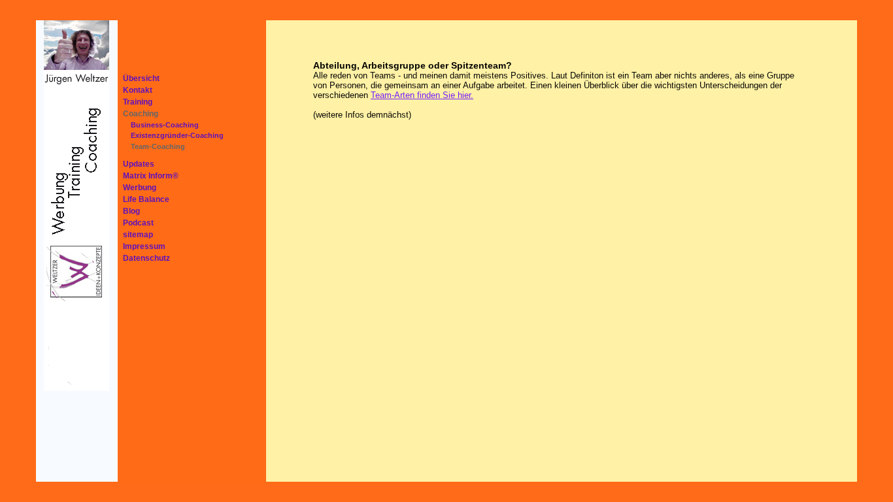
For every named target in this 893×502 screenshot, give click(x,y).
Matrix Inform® (150, 175)
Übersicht (141, 78)
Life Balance (146, 199)
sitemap (138, 234)
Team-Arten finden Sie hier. (422, 95)
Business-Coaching (165, 125)
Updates (138, 164)
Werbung (139, 187)
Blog (131, 211)
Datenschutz (146, 258)
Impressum (144, 246)
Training (137, 102)
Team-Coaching (158, 146)
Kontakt (137, 90)
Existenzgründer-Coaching (177, 135)
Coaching (140, 113)
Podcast (138, 222)
